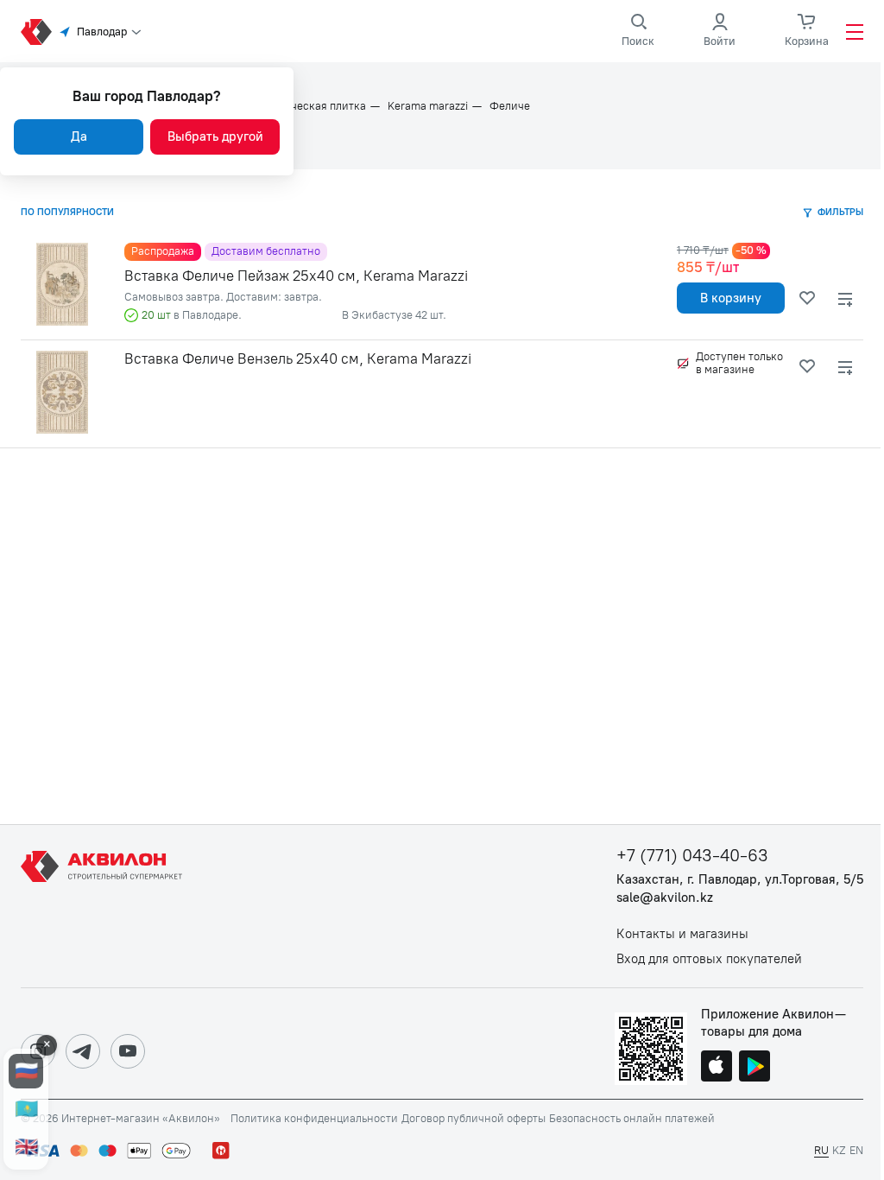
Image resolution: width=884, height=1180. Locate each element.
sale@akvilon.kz (664, 898)
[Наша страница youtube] (127, 1051)
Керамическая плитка (308, 106)
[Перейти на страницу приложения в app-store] (716, 1067)
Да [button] (79, 136)
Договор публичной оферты (473, 1119)
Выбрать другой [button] (215, 136)
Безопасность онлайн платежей (632, 1119)
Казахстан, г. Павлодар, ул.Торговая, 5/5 (739, 879)
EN (856, 1150)
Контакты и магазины (682, 934)
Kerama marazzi (428, 106)
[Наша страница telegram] (83, 1051)
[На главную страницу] (104, 906)
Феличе (509, 106)
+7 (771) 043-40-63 (692, 856)
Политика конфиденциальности (314, 1119)
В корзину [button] (730, 298)
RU (821, 1150)
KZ (839, 1150)
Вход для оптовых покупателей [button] (709, 959)
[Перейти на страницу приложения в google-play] (754, 1067)
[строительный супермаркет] (36, 32)
